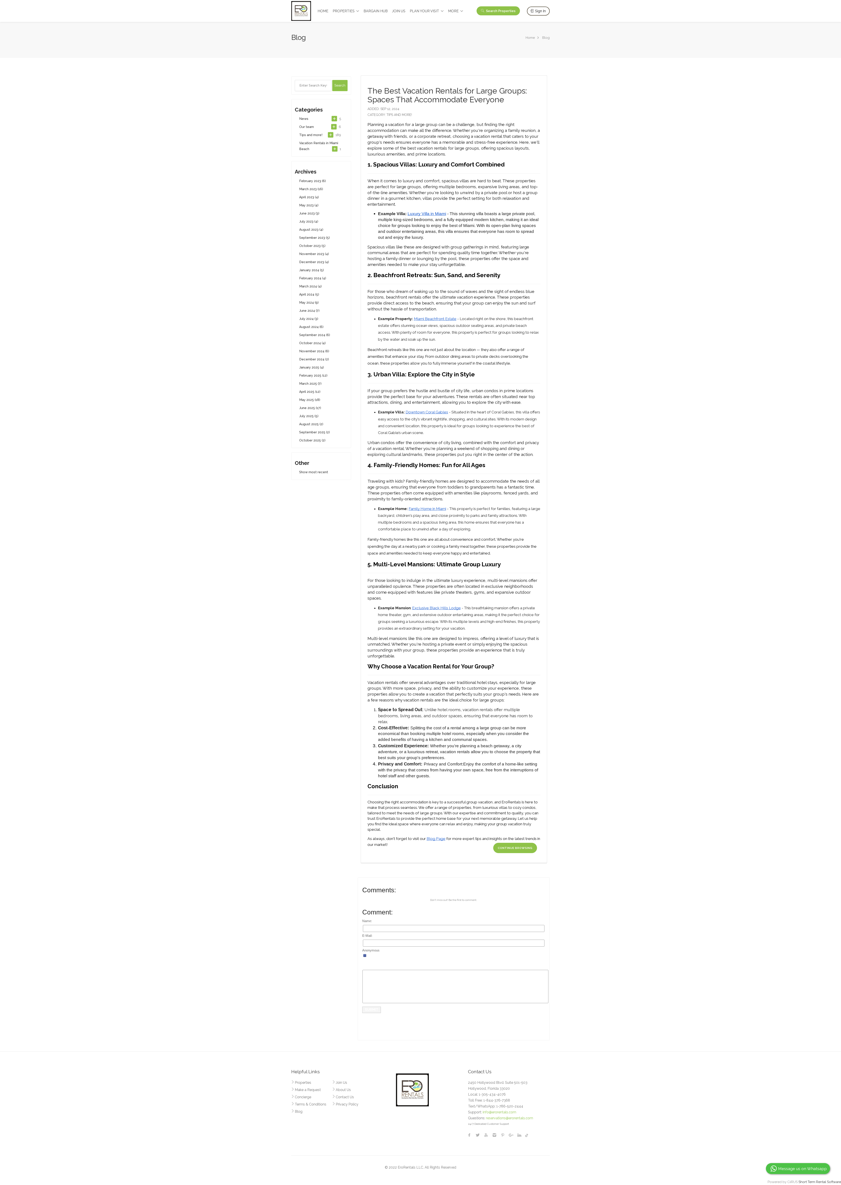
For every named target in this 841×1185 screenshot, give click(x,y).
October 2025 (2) (312, 440)
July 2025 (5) (308, 416)
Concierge (303, 1097)
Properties (303, 1082)
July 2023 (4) (308, 221)
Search (500, 11)
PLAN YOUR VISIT (424, 11)
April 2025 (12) (309, 392)
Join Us (341, 1082)
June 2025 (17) (310, 408)
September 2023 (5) (314, 238)
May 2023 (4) (308, 205)
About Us (343, 1090)
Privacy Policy (347, 1104)
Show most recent (313, 472)
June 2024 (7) (309, 311)
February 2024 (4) (312, 278)
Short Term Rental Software (820, 1182)
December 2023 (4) (314, 262)
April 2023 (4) (309, 197)
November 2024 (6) (314, 351)
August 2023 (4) (311, 230)
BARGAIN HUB (376, 11)
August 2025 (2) (311, 424)
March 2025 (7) (310, 384)
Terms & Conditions (310, 1104)
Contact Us (345, 1097)
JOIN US (398, 11)
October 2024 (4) (312, 343)
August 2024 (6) (311, 327)
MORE (453, 11)
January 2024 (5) (311, 270)
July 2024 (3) (308, 319)
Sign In (540, 11)
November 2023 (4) (314, 254)
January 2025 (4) (311, 367)
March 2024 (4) (310, 286)
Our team (306, 127)
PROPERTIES (344, 11)
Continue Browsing (515, 848)
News (303, 119)
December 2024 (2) (314, 359)
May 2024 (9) (309, 303)
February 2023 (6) (312, 181)
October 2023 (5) (312, 246)
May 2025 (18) (309, 400)
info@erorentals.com (499, 1112)
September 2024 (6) (314, 335)
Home (530, 38)
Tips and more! (310, 135)
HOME (323, 11)
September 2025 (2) (314, 432)
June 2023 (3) (309, 213)
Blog (298, 1111)
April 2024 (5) (309, 294)
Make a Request (308, 1090)
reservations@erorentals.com (509, 1118)
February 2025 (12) (313, 375)
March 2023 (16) (311, 189)
